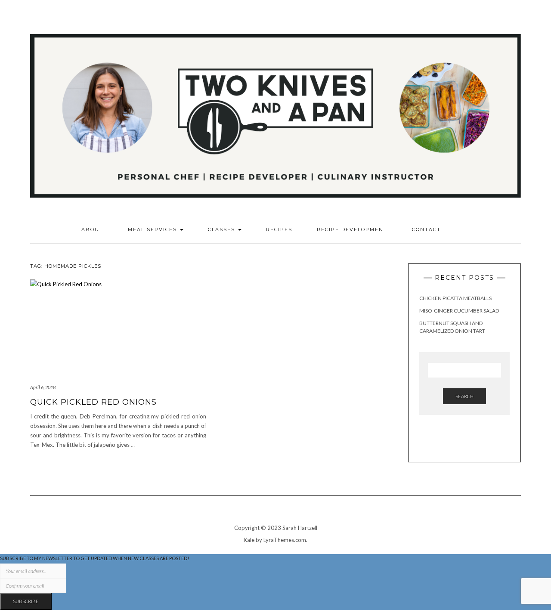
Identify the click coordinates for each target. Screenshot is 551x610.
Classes (222, 229)
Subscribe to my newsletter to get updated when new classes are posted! (94, 558)
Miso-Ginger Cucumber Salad (459, 310)
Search (464, 396)
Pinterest (503, 29)
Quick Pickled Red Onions (93, 402)
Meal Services (153, 229)
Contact (426, 229)
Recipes (279, 229)
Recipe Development (352, 229)
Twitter (515, 29)
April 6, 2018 (43, 387)
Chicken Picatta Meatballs (455, 298)
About (92, 229)
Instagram (479, 29)
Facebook (491, 29)
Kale (249, 539)
